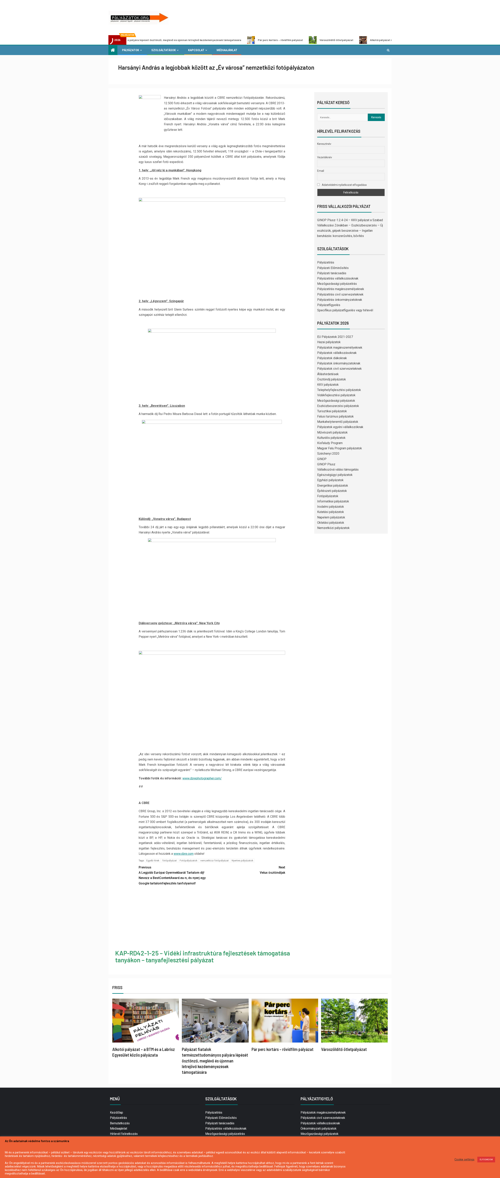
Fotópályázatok (188, 860)
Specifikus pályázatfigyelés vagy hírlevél (345, 310)
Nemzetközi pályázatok (333, 528)
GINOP (322, 459)
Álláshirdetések (328, 374)
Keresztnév (324, 143)
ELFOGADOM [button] (486, 1159)
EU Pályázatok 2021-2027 (335, 337)
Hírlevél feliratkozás (124, 1134)
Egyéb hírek (152, 860)
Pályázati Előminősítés (333, 268)
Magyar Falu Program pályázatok (339, 448)
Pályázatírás (325, 262)
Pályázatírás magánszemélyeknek (340, 289)
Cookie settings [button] (464, 1159)
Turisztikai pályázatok (332, 411)
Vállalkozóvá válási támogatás (338, 469)
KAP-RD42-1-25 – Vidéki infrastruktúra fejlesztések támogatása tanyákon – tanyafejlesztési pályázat (202, 956)
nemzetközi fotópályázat (214, 860)
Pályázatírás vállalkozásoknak (337, 278)
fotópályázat (169, 860)
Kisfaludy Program (330, 443)
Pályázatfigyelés (328, 305)
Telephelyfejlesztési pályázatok (339, 390)
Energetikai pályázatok (332, 485)
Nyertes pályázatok (242, 860)
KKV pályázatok (328, 384)
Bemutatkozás (120, 1123)
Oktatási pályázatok (330, 522)
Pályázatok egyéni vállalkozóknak (340, 427)
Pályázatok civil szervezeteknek (339, 368)
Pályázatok (130, 50)
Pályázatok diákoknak (332, 358)
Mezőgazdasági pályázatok (336, 400)
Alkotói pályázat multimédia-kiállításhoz (342, 40)
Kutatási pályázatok (330, 512)
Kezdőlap (116, 1112)
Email (320, 170)
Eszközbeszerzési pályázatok (338, 406)
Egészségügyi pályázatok (335, 475)
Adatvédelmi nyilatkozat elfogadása (344, 184)
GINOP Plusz (326, 464)
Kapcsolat (196, 50)
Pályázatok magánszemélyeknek (339, 347)
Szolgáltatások (163, 50)
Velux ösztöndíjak (272, 869)
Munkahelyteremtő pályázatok (337, 422)
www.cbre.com (184, 854)
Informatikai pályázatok (333, 501)
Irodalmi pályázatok (330, 506)
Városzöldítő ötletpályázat (284, 40)
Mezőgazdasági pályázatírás (337, 284)
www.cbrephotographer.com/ (202, 778)
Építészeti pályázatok (332, 491)
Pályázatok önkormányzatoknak (338, 363)
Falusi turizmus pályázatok (335, 416)
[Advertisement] (212, 918)
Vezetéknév (324, 157)
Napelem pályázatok (331, 517)
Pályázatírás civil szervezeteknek (340, 294)
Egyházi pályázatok (330, 480)
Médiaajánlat (227, 50)
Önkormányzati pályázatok (319, 1128)
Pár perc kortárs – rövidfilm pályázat (227, 40)
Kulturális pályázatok (331, 438)
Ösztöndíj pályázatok (331, 379)
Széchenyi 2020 (328, 453)
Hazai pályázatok (329, 342)
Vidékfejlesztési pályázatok (336, 395)
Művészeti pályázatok (332, 432)
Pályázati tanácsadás (331, 273)
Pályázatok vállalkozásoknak (337, 353)
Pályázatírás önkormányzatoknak (339, 300)
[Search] (388, 50)
